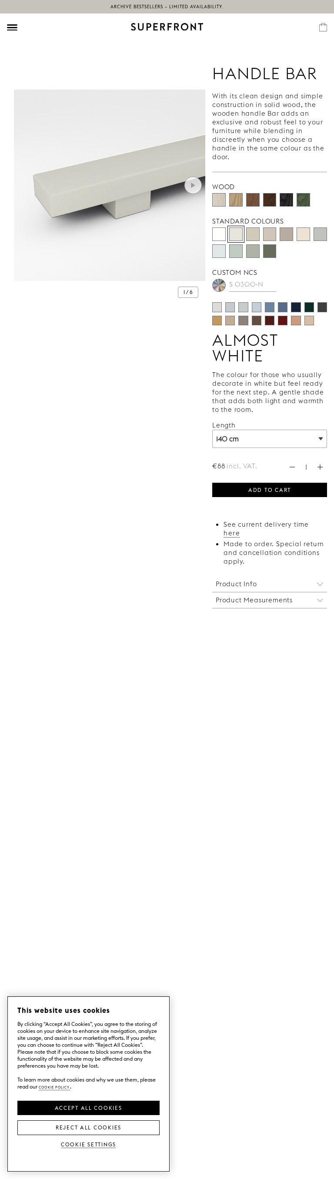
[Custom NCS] (219, 285)
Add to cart (269, 489)
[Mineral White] (219, 251)
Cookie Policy (54, 1086)
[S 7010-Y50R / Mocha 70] (256, 320)
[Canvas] (303, 234)
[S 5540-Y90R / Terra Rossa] (282, 320)
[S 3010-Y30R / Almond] (230, 320)
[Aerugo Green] (236, 251)
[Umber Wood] (270, 200)
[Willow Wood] (303, 200)
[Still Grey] (320, 234)
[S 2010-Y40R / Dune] (309, 320)
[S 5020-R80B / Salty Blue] (282, 307)
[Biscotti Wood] (236, 200)
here (232, 533)
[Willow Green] (270, 251)
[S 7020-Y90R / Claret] (269, 320)
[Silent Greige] (286, 234)
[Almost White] (236, 234)
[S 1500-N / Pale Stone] (217, 307)
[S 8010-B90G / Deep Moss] (309, 307)
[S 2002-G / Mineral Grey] (243, 307)
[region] (88, 1084)
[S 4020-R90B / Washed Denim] (269, 307)
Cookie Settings (88, 1144)
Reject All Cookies (88, 1127)
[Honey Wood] (253, 200)
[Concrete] (270, 234)
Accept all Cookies (88, 1107)
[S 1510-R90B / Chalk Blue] (256, 307)
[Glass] (253, 251)
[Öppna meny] (12, 27)
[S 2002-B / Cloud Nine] (230, 307)
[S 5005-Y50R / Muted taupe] (243, 320)
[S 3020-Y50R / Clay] (296, 320)
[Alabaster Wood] (219, 200)
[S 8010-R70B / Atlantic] (296, 307)
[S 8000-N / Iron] (322, 307)
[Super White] (219, 234)
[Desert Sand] (253, 234)
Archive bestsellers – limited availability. (167, 7)
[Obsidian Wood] (286, 200)
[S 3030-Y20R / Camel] (217, 320)
